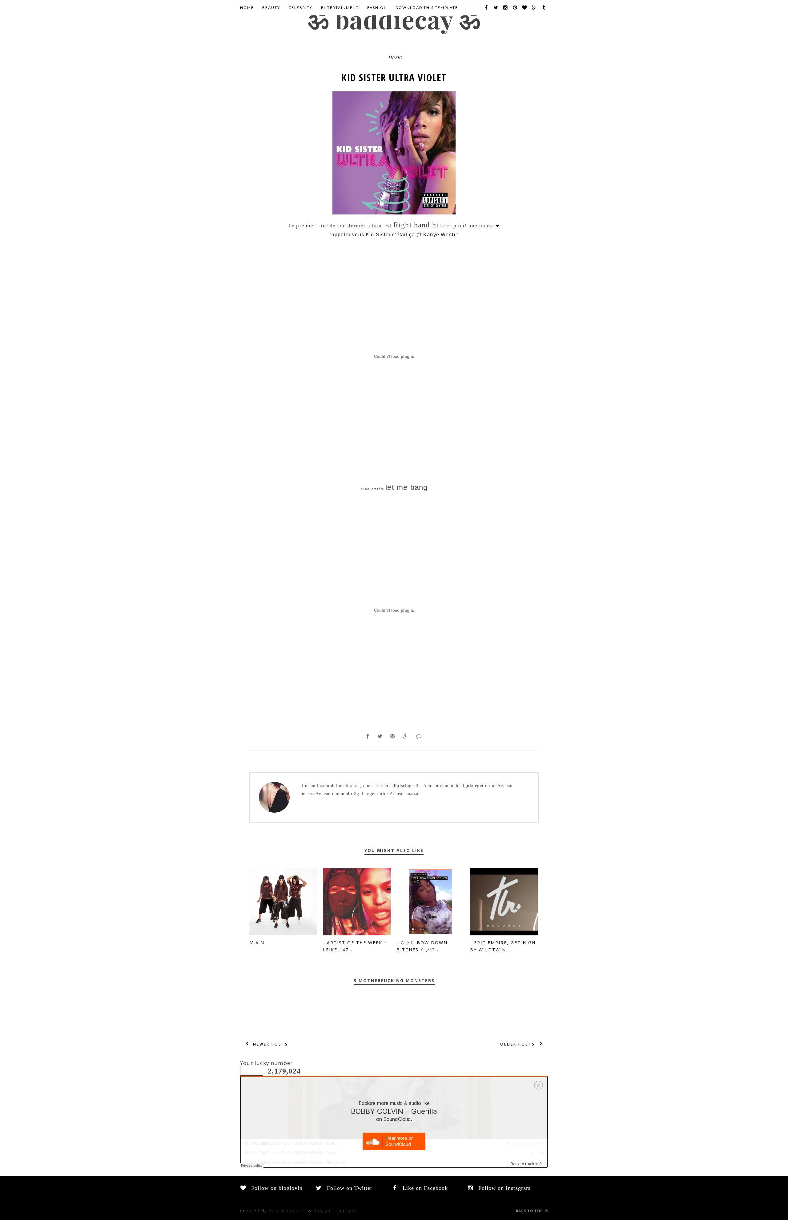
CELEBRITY (300, 7)
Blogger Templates (335, 1210)
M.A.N (256, 943)
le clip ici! (453, 226)
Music (395, 57)
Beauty (271, 7)
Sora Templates (287, 1210)
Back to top (530, 1210)
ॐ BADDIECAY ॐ (394, 18)
